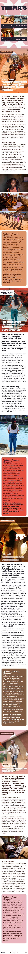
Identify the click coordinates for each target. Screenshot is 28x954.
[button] (20, 34)
